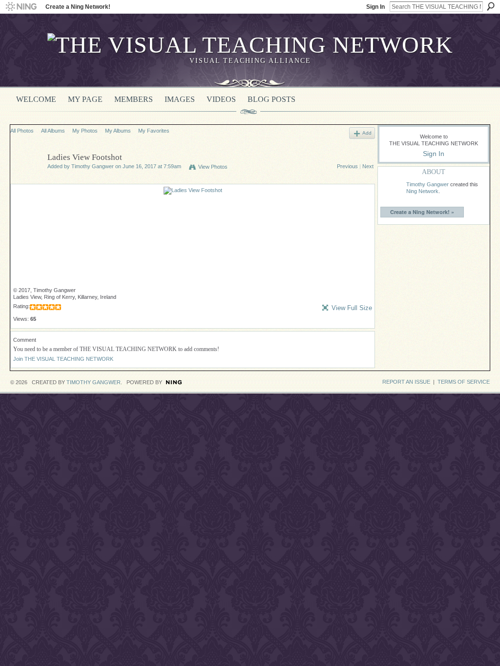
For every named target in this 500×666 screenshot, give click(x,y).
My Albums (118, 131)
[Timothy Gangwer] (26, 180)
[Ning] (21, 7)
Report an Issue (406, 382)
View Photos (213, 167)
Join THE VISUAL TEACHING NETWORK (63, 359)
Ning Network (422, 191)
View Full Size (352, 308)
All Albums (53, 131)
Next (368, 166)
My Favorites (153, 131)
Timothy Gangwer (92, 166)
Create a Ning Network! (77, 6)
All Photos (22, 131)
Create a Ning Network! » (422, 211)
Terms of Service (464, 382)
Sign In (375, 6)
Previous (347, 166)
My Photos (85, 131)
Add (367, 133)
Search (491, 6)
